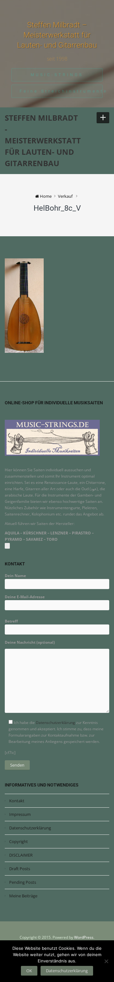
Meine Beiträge (23, 896)
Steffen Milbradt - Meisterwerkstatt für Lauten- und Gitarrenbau (43, 140)
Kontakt (16, 801)
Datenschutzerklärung (55, 722)
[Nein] (106, 961)
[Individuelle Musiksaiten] (52, 437)
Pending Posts (22, 882)
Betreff (11, 621)
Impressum (20, 814)
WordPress (83, 937)
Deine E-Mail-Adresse (25, 596)
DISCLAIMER (21, 855)
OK (29, 970)
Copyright (18, 841)
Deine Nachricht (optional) (30, 642)
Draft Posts (19, 868)
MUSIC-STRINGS (57, 75)
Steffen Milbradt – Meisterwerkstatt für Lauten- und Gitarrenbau (57, 35)
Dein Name (15, 575)
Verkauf (65, 196)
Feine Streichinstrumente (61, 91)
